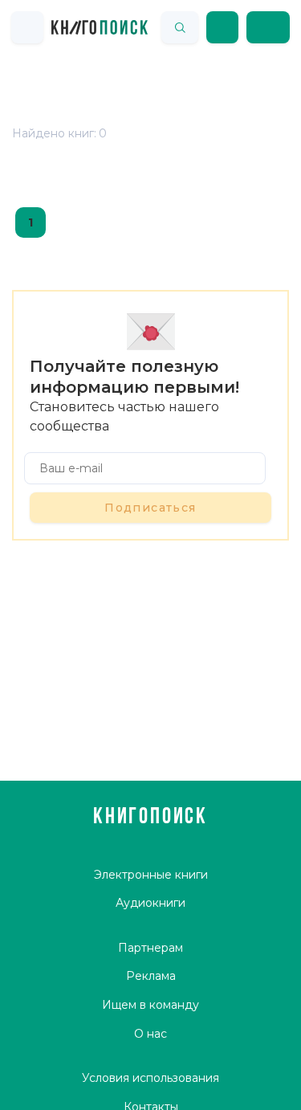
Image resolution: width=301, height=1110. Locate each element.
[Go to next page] (66, 222)
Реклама (151, 976)
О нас (150, 1033)
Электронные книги (151, 874)
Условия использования (150, 1078)
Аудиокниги (150, 903)
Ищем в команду (150, 1005)
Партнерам (150, 948)
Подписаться (150, 507)
